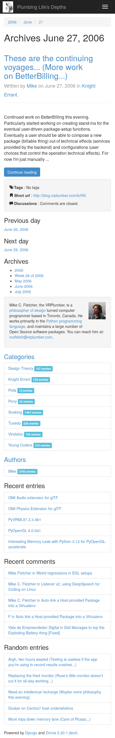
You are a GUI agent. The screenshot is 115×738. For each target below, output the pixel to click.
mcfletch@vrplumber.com (30, 337)
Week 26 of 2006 (29, 275)
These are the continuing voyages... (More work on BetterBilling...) (48, 66)
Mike (32, 85)
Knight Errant (28, 379)
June (28, 22)
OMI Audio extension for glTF (33, 497)
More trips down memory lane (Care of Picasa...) (49, 719)
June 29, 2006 (16, 249)
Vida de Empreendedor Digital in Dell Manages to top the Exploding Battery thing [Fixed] (56, 630)
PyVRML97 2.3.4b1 (24, 519)
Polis (20, 390)
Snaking (24, 412)
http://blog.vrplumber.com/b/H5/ (59, 195)
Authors (15, 459)
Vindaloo (24, 434)
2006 (12, 22)
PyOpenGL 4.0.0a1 (24, 530)
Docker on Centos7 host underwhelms (40, 708)
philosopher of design (27, 310)
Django (31, 732)
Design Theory (29, 368)
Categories (19, 356)
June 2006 (24, 286)
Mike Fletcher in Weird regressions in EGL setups (50, 573)
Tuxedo (23, 423)
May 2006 (23, 280)
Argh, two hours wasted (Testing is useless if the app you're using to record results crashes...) (52, 662)
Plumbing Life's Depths (41, 6)
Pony (20, 401)
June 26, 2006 (16, 229)
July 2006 (23, 291)
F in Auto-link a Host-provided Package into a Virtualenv (55, 616)
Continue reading (22, 172)
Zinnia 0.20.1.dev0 (61, 732)
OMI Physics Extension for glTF (35, 508)
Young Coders (29, 445)
